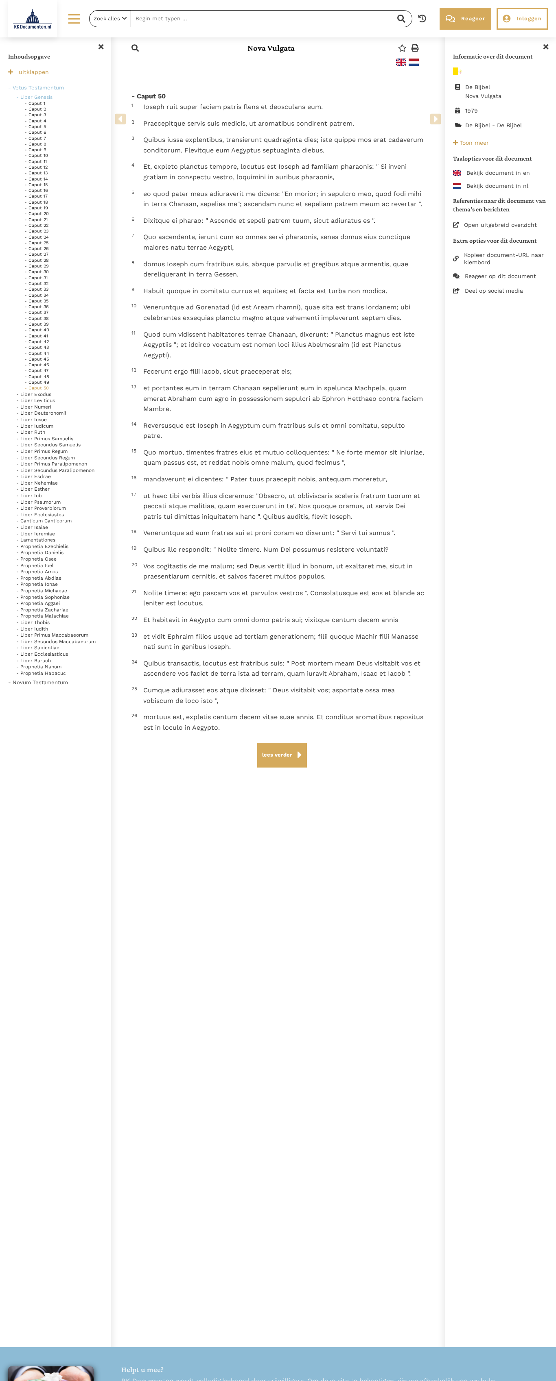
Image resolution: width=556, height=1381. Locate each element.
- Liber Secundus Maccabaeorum (56, 641)
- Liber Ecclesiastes (40, 515)
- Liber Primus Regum (42, 451)
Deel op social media (494, 290)
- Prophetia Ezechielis (42, 546)
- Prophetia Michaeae (41, 591)
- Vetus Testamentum (36, 88)
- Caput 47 (36, 370)
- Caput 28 (36, 260)
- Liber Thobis (33, 622)
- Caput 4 (35, 121)
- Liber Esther (33, 489)
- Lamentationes (35, 540)
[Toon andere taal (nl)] (414, 62)
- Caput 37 (36, 312)
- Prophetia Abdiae (38, 578)
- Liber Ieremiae (35, 534)
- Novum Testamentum (38, 682)
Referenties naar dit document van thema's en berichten (499, 205)
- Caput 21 (36, 219)
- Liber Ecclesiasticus (42, 654)
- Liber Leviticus (35, 400)
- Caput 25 (36, 243)
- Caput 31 (36, 278)
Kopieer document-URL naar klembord (504, 258)
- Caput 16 (36, 190)
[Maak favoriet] (402, 48)
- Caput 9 (35, 149)
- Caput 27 (36, 254)
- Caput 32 (36, 283)
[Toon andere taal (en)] (401, 62)
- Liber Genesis (34, 97)
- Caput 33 (36, 289)
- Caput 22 (36, 225)
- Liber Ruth (30, 432)
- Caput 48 (36, 376)
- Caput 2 (35, 109)
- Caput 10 (36, 155)
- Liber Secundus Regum (45, 458)
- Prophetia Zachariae (42, 610)
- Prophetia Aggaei (38, 603)
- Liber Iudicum (34, 426)
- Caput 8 (35, 144)
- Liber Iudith (32, 629)
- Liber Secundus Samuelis (48, 445)
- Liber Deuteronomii (41, 413)
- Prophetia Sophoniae (43, 597)
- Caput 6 (35, 132)
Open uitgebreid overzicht (500, 225)
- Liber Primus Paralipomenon (51, 464)
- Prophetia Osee (36, 559)
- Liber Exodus (33, 394)
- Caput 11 (35, 161)
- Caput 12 (36, 167)
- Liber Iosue (31, 419)
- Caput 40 (36, 330)
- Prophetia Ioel (35, 565)
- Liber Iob (29, 495)
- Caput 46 (36, 365)
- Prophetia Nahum (38, 667)
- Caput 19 (36, 208)
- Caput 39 (36, 324)
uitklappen (34, 72)
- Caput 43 (36, 347)
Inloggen (529, 18)
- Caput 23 (36, 231)
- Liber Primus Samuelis (44, 438)
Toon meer (473, 142)
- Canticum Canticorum (44, 521)
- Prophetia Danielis (39, 552)
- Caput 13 (36, 173)
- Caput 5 (35, 126)
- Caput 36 (36, 306)
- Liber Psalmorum (38, 502)
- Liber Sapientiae (37, 647)
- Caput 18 (36, 202)
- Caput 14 (36, 179)
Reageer (473, 18)
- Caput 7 (35, 138)
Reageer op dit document (500, 276)
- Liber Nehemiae (37, 483)
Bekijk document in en (498, 173)
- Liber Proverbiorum (41, 508)
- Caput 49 (36, 382)
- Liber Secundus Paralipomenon (55, 470)
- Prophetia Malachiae (42, 616)
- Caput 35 (36, 301)
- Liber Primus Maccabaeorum (52, 635)
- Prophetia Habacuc (41, 673)
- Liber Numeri (33, 407)
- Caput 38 (36, 318)
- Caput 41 (36, 336)
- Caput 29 (36, 266)
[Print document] (415, 48)
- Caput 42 (36, 341)
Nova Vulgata (271, 48)
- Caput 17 (36, 196)
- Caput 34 (36, 295)
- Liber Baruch (33, 660)
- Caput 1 (34, 103)
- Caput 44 (36, 353)
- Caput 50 (36, 388)
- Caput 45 (36, 359)
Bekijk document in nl (497, 186)
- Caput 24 (36, 237)
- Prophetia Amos (37, 571)
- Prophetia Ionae (37, 584)
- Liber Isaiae (32, 527)
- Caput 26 (36, 248)
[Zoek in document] (135, 48)
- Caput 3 (35, 114)
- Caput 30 (36, 271)
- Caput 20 (36, 213)
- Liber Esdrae (33, 476)
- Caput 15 (36, 184)
